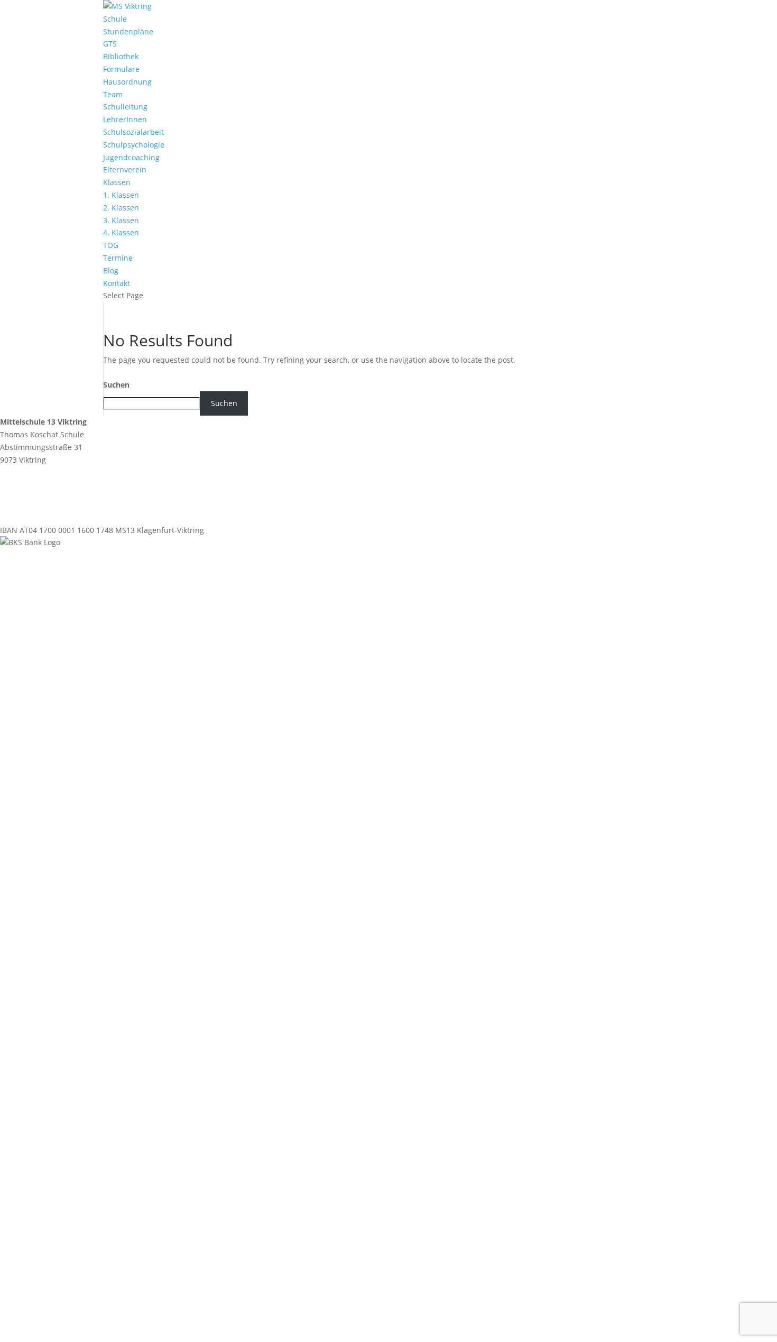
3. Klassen (121, 220)
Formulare (121, 69)
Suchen (116, 385)
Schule (115, 19)
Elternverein (124, 169)
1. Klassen (121, 195)
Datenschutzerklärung (39, 517)
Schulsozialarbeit (133, 132)
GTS (110, 44)
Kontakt (116, 283)
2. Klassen (121, 208)
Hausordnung (127, 82)
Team (113, 94)
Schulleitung (125, 107)
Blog (110, 270)
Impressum (20, 505)
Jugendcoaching (131, 157)
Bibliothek (120, 56)
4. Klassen (121, 232)
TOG (110, 245)
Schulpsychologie (133, 145)
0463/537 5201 (25, 479)
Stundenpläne (128, 31)
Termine (118, 258)
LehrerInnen (125, 119)
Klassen (117, 182)
